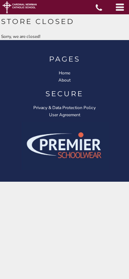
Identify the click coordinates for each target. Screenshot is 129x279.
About (64, 80)
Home (64, 73)
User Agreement (64, 115)
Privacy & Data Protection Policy (64, 108)
